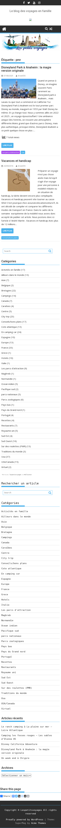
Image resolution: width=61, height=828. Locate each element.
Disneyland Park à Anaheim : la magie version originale (26, 69)
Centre (4, 311)
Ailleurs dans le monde (12, 274)
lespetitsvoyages (15, 474)
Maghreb (6, 373)
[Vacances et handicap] (19, 170)
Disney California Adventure (19, 744)
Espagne (5, 337)
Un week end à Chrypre (15, 758)
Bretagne (6, 290)
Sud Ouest (6, 441)
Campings (6, 295)
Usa (22, 152)
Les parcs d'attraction (10, 152)
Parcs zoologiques (10, 399)
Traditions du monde (12, 451)
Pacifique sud (8, 389)
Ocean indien (7, 383)
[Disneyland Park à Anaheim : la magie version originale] (18, 80)
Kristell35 (22, 75)
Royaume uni (7, 430)
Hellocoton (28, 474)
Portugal (5, 415)
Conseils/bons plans (10, 238)
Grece (4, 352)
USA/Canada (7, 461)
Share (6, 796)
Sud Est (5, 435)
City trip (5, 316)
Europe (5, 342)
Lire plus (7, 145)
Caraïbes (5, 306)
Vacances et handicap (16, 161)
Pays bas (6, 404)
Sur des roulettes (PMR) (13, 446)
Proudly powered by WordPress (24, 819)
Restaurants (7, 425)
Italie (3, 363)
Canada (5, 300)
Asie (3, 280)
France (4, 347)
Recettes (6, 420)
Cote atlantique (9, 326)
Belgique (5, 285)
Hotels (4, 358)
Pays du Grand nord (11, 409)
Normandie (7, 378)
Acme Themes (38, 823)
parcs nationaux (9, 394)
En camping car (9, 332)
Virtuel (4, 467)
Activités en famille (10, 269)
